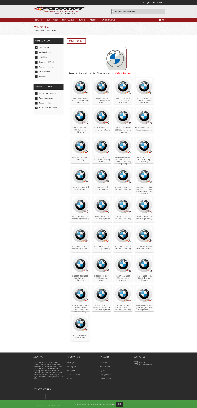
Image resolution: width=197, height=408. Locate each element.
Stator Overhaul (44, 72)
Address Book (105, 366)
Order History (105, 362)
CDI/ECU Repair (44, 47)
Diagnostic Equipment (46, 67)
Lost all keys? (68, 20)
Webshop (94, 20)
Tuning (82, 20)
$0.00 (164, 20)
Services (38, 20)
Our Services (52, 20)
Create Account (105, 378)
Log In (147, 2)
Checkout (158, 2)
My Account (104, 370)
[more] (59, 41)
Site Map (70, 378)
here (113, 404)
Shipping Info (71, 366)
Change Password (106, 374)
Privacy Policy (71, 370)
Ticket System (72, 362)
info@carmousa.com (146, 364)
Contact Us (110, 20)
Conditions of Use (73, 374)
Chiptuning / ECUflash (46, 62)
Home (36, 30)
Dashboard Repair (45, 52)
